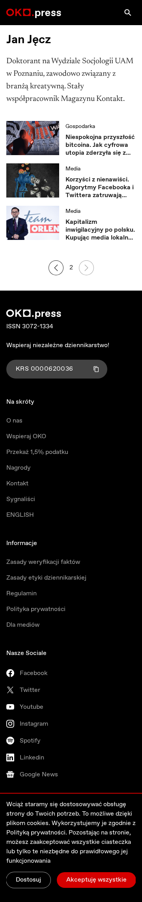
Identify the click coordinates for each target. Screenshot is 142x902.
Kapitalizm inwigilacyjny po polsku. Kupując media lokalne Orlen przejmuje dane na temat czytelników (100, 230)
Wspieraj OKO (26, 436)
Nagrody (18, 468)
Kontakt (17, 483)
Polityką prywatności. (36, 833)
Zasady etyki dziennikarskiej (46, 578)
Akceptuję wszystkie (96, 880)
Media (72, 168)
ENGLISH (20, 515)
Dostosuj (28, 880)
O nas (14, 421)
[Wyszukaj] (128, 12)
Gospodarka (80, 126)
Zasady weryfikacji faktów (43, 562)
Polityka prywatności (35, 609)
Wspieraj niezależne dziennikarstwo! (57, 345)
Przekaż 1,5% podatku (37, 452)
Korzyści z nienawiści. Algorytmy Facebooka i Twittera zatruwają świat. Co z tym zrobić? (99, 187)
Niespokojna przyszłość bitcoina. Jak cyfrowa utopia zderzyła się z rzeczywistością (100, 145)
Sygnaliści (20, 499)
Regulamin (21, 593)
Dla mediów (22, 625)
